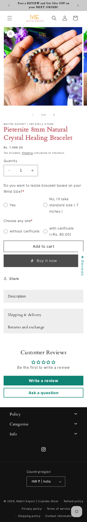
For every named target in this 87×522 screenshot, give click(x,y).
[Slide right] (54, 114)
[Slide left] (33, 114)
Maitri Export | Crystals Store (37, 501)
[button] (9, 18)
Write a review (43, 380)
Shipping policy (29, 516)
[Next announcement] (78, 5)
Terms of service (58, 508)
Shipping (27, 152)
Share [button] (14, 278)
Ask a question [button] (43, 392)
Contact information (59, 516)
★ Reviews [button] (82, 265)
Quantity (10, 161)
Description (17, 296)
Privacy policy (32, 508)
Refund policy (73, 501)
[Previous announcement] (9, 5)
